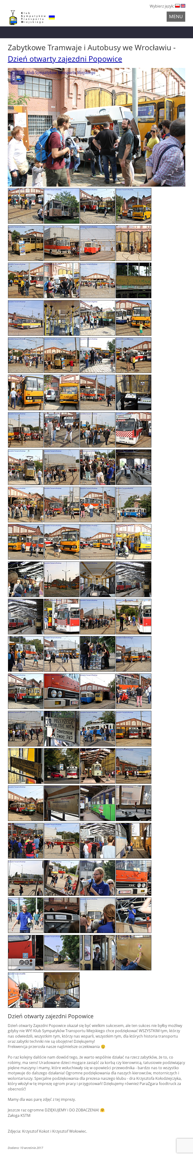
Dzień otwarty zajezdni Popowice (65, 59)
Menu (176, 16)
